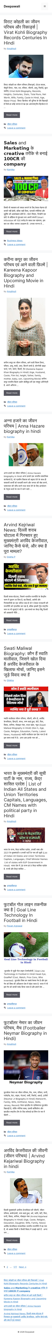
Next (22, 1267)
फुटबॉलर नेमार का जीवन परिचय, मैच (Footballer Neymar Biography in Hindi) (25, 1030)
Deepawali (12, 6)
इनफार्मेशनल (12, 629)
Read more (11, 115)
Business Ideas (14, 240)
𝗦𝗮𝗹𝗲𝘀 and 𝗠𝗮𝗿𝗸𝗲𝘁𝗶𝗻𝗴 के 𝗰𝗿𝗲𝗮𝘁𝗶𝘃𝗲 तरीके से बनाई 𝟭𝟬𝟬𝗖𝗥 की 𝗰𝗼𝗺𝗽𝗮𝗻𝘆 (25, 153)
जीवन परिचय (12, 124)
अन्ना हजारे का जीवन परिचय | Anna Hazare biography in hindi (24, 426)
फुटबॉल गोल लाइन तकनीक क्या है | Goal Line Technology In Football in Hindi (25, 912)
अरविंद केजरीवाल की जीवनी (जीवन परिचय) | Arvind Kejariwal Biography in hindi (26, 1158)
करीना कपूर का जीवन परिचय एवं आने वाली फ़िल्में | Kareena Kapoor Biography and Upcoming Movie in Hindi (26, 272)
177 (15, 1267)
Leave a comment (16, 128)
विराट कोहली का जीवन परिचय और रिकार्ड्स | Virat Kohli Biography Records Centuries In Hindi (25, 32)
